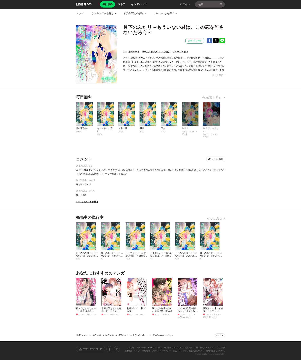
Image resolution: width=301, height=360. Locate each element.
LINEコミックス (155, 348)
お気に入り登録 (194, 41)
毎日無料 (97, 335)
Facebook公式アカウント (109, 349)
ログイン (185, 4)
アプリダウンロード (90, 349)
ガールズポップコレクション (156, 51)
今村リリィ (133, 51)
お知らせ (131, 348)
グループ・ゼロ (180, 51)
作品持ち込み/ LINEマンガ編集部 (178, 348)
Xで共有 (216, 40)
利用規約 (146, 351)
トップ (80, 13)
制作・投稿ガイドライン (205, 348)
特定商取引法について (215, 351)
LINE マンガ (84, 4)
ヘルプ (137, 351)
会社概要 (128, 351)
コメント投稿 (217, 159)
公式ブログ (141, 348)
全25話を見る (212, 97)
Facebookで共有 (209, 40)
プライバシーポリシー (161, 351)
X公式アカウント (117, 349)
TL (124, 51)
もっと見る (217, 75)
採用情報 (221, 348)
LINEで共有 (222, 40)
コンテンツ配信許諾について (191, 351)
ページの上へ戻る (220, 335)
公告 (175, 351)
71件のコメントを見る (87, 201)
